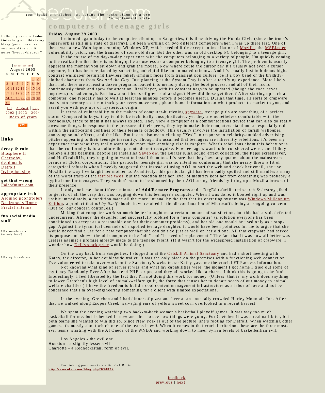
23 (38, 93)
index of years (23, 117)
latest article (23, 65)
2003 (23, 113)
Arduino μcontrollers (22, 198)
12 (17, 88)
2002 (10, 113)
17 (7, 93)
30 (38, 98)
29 (33, 98)
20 (23, 93)
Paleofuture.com (17, 185)
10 (7, 88)
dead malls (11, 162)
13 (23, 88)
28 (28, 98)
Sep (35, 108)
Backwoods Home (19, 203)
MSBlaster (275, 48)
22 (33, 93)
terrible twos (110, 176)
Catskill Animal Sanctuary (193, 253)
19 (17, 93)
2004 (35, 113)
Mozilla (247, 48)
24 (7, 98)
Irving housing (15, 172)
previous (164, 382)
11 (12, 88)
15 (33, 88)
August (22, 108)
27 (23, 98)
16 (38, 88)
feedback (177, 377)
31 (7, 103)
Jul (9, 108)
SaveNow (148, 153)
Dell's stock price (91, 245)
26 (17, 98)
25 (12, 98)
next (181, 382)
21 (28, 93)
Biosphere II (13, 153)
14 (28, 88)
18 (12, 93)
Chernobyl (11, 158)
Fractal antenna (16, 207)
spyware (193, 112)
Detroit (8, 167)
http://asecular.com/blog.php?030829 (81, 369)
